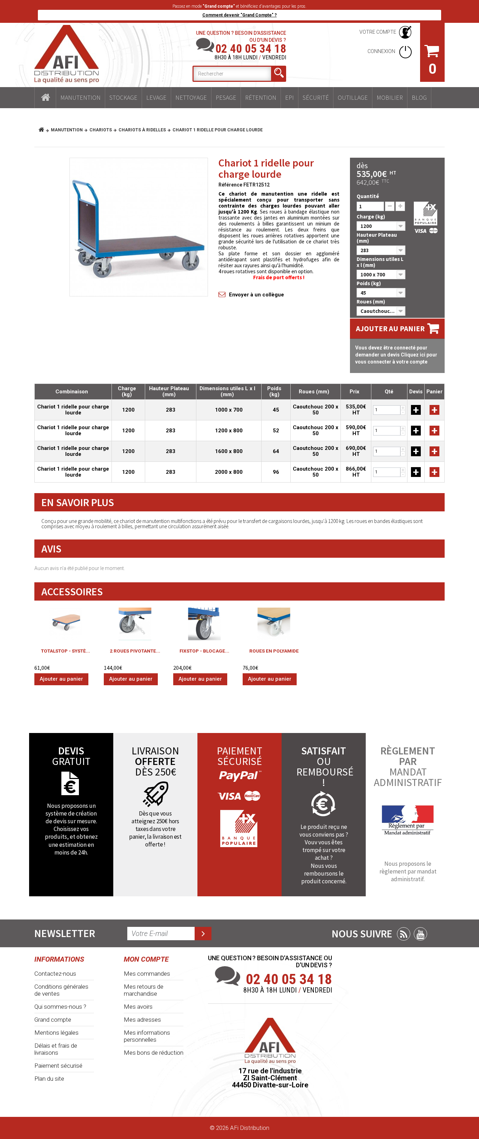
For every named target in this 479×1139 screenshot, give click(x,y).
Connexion (381, 51)
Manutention (80, 97)
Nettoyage (191, 97)
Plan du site (49, 1078)
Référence (230, 185)
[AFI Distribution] (66, 54)
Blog (419, 97)
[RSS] (403, 934)
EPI (289, 97)
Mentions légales (56, 1032)
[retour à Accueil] (44, 130)
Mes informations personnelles (147, 1036)
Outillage (353, 97)
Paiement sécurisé (58, 1065)
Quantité (368, 196)
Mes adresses (142, 1019)
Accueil (45, 97)
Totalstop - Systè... (65, 651)
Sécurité (316, 97)
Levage (156, 97)
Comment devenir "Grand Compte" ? (239, 15)
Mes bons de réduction (153, 1052)
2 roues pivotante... (135, 651)
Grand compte (52, 1019)
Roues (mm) (371, 302)
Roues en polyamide (274, 651)
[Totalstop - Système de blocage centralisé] (65, 624)
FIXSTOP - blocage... (204, 651)
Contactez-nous (55, 973)
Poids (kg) (369, 283)
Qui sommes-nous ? (60, 1006)
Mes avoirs (138, 1006)
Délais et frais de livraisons (55, 1049)
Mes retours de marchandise (143, 990)
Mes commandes (147, 973)
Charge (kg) (371, 217)
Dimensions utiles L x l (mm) (380, 262)
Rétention (260, 97)
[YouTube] (420, 934)
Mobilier (390, 97)
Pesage (226, 97)
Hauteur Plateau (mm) (377, 238)
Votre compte (377, 32)
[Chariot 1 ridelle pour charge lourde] (139, 227)
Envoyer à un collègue (256, 295)
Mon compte (146, 959)
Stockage (123, 97)
